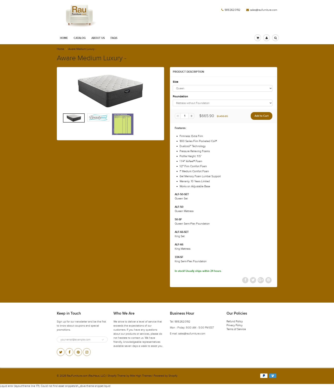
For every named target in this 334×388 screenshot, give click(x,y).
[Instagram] (87, 352)
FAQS (114, 38)
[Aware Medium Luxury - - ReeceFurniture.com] (110, 91)
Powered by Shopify (165, 375)
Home (64, 38)
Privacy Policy (235, 325)
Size (175, 81)
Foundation (180, 96)
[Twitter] (61, 352)
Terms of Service (236, 329)
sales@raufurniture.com (263, 10)
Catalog (80, 38)
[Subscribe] (102, 340)
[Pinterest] (78, 352)
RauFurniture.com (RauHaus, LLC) (86, 375)
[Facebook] (69, 352)
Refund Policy (235, 321)
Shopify (112, 375)
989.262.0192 (232, 10)
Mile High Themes (141, 375)
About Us (98, 38)
